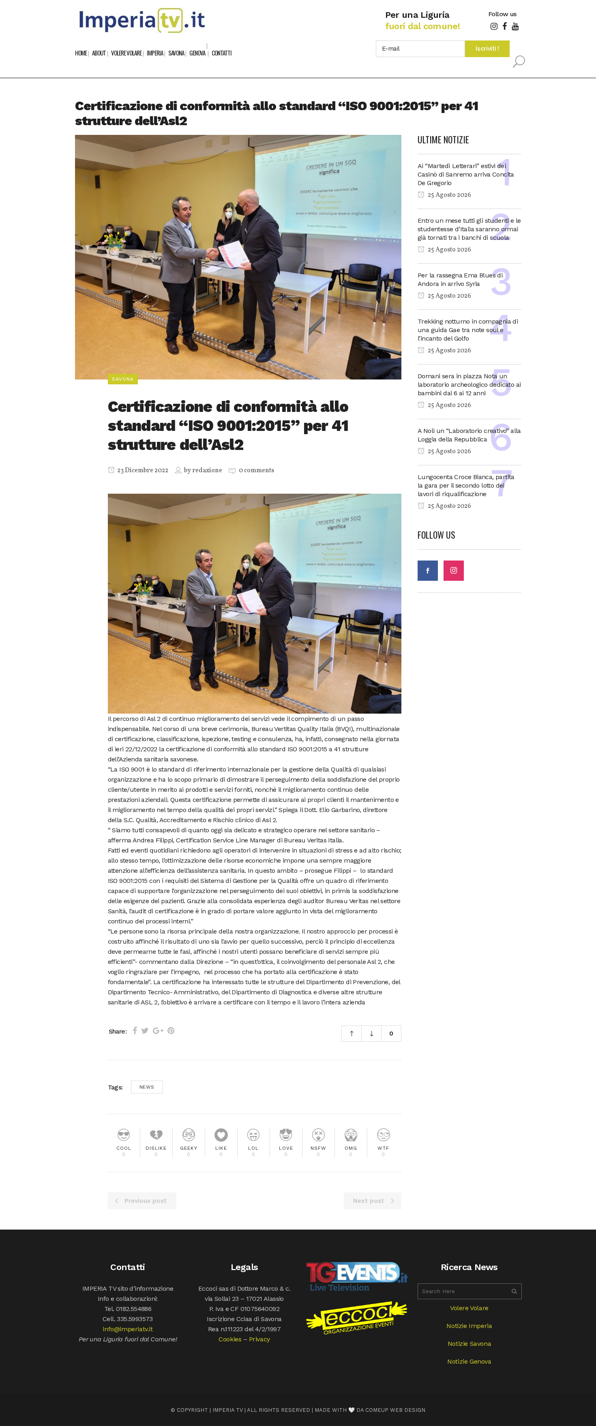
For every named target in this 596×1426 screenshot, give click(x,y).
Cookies (230, 1339)
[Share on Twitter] (145, 1031)
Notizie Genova (469, 1361)
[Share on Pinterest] (170, 1031)
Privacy (259, 1339)
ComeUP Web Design (395, 1410)
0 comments (256, 470)
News (146, 1087)
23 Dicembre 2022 (142, 470)
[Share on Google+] (158, 1031)
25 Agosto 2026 (449, 195)
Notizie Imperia (469, 1326)
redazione (207, 470)
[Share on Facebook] (135, 1031)
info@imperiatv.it (127, 1329)
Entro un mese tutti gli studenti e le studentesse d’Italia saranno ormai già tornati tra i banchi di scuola (469, 229)
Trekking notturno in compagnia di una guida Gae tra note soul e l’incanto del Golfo (468, 330)
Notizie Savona (469, 1343)
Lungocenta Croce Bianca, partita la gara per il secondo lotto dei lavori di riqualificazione (466, 485)
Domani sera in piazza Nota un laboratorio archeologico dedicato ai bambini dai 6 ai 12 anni (469, 384)
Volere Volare (469, 1308)
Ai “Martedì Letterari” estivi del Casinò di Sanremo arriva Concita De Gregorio (466, 174)
